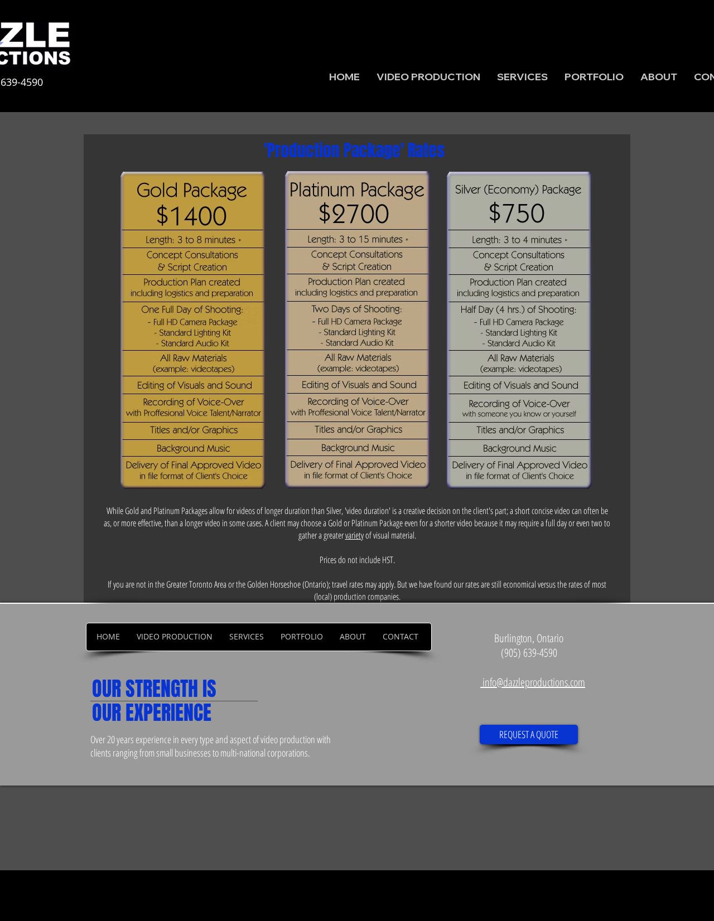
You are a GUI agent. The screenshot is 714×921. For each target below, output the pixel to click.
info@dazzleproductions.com (534, 682)
